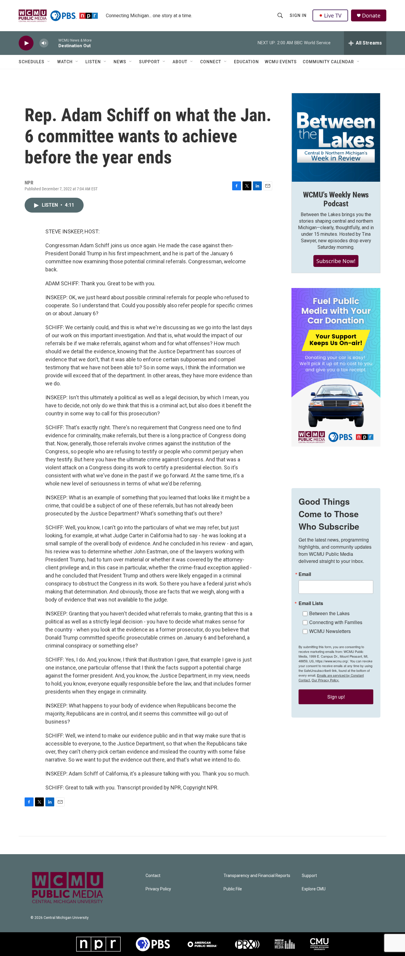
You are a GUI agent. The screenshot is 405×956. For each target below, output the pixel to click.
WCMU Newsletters (330, 631)
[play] (26, 43)
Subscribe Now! (335, 261)
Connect (210, 61)
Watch (65, 61)
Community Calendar (328, 61)
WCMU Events (281, 61)
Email (305, 574)
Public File (233, 889)
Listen (93, 61)
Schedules (31, 61)
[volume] (44, 43)
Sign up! (336, 696)
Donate (371, 15)
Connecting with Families (335, 622)
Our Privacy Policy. (325, 680)
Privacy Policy (158, 889)
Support (149, 61)
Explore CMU (314, 889)
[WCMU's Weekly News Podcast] (336, 137)
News (120, 61)
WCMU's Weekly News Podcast (336, 199)
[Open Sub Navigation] (49, 61)
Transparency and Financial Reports (257, 875)
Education (246, 61)
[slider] (53, 43)
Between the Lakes (329, 613)
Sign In (298, 15)
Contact (153, 875)
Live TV (333, 15)
